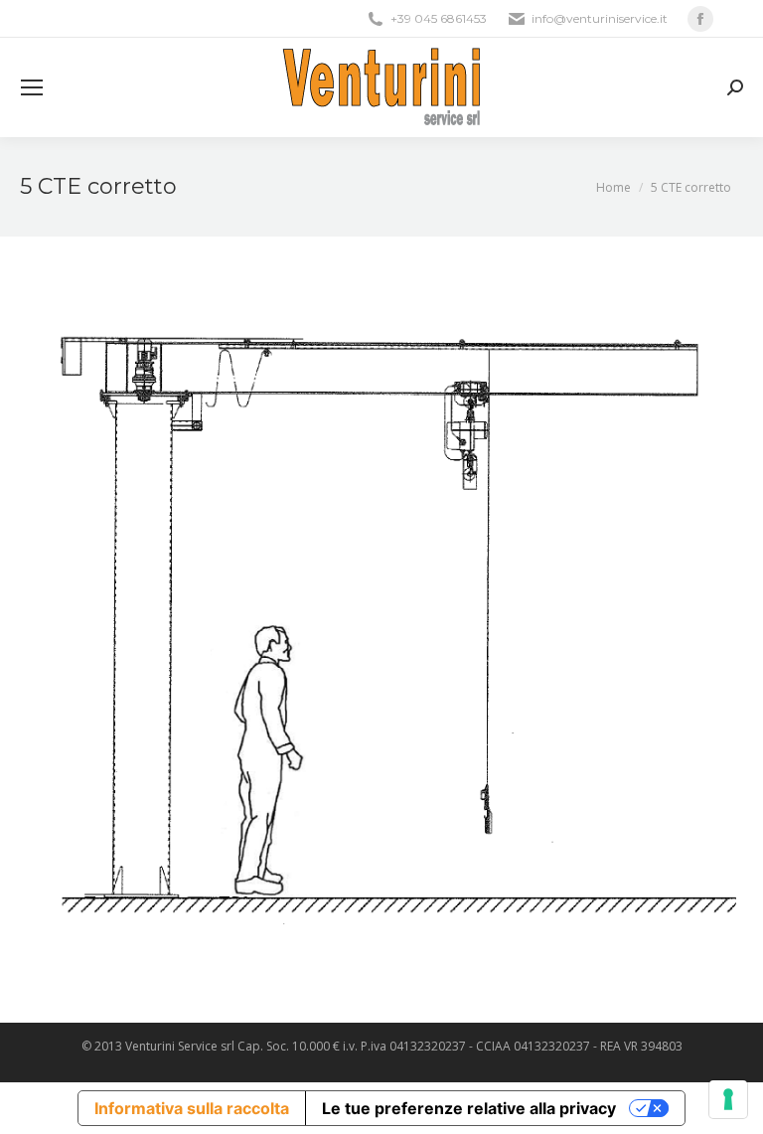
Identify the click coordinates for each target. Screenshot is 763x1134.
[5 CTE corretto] (381, 624)
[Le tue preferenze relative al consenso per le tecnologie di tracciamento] (728, 1099)
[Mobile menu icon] (32, 87)
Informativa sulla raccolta (191, 1108)
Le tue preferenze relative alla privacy (469, 1108)
